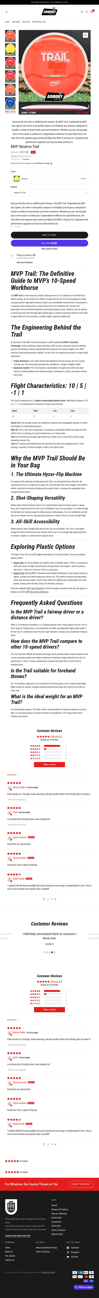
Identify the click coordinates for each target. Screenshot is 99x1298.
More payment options (49, 249)
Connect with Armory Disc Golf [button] (17, 1240)
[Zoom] (85, 35)
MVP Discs (16, 22)
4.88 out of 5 (56, 736)
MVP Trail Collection (35, 588)
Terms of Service (58, 1234)
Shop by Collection (59, 1218)
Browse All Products (59, 1214)
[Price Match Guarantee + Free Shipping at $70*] (49, 2)
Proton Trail (18, 563)
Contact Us (9, 1264)
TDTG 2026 (55, 1230)
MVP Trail (26, 22)
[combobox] (49, 179)
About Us (9, 1256)
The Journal (10, 1260)
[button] (35, 746)
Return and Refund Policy (46, 1252)
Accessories (56, 1226)
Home (7, 22)
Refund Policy (57, 1238)
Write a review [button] (49, 764)
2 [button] (48, 899)
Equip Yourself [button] (81, 1188)
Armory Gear (56, 1222)
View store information (25, 262)
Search (54, 1209)
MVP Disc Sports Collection (37, 592)
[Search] (82, 12)
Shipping (13, 156)
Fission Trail (19, 573)
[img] (14, 783)
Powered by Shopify (48, 1277)
